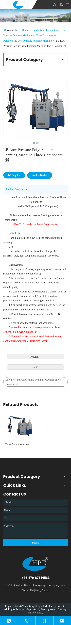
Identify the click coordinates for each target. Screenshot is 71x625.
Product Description (16, 189)
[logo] (35, 564)
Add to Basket (39, 175)
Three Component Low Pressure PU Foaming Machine (19, 444)
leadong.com (48, 609)
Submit (35, 542)
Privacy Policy (35, 612)
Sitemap (62, 609)
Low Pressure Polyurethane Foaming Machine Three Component (33, 381)
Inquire (16, 175)
